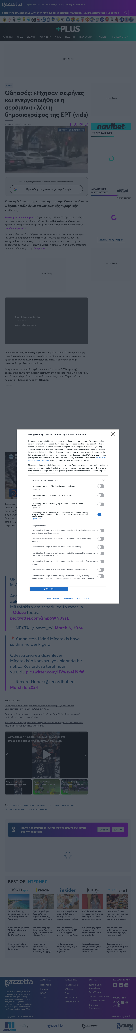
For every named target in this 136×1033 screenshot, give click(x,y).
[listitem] (68, 480)
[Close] (113, 434)
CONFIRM (49, 589)
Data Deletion (53, 598)
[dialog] (68, 516)
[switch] (100, 486)
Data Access (68, 598)
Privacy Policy (83, 598)
